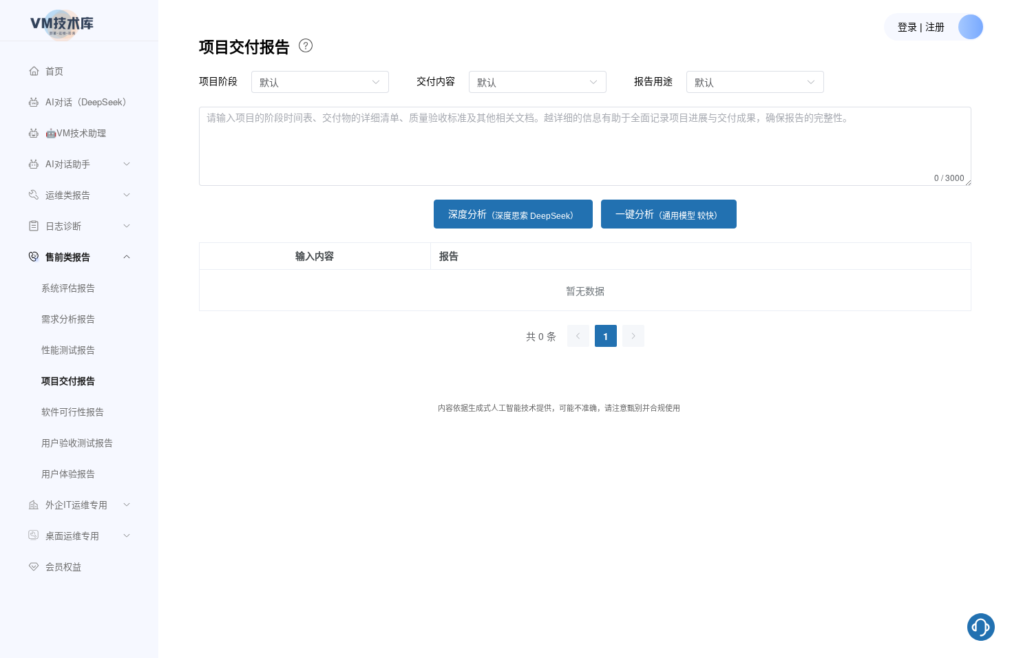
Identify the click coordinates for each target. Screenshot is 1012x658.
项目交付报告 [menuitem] (68, 380)
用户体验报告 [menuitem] (68, 473)
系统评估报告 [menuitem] (68, 287)
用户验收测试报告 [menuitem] (77, 442)
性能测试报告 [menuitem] (68, 349)
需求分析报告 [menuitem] (68, 318)
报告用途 (653, 80)
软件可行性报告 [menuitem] (72, 411)
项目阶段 (218, 80)
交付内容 (436, 80)
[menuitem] (79, 70)
